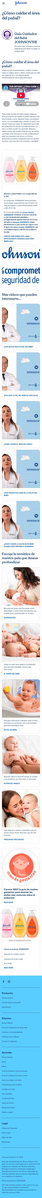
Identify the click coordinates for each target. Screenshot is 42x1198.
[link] (21, 169)
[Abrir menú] (6, 3)
